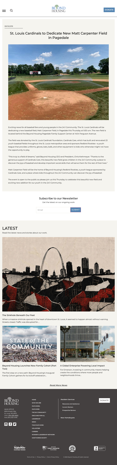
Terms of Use (31, 457)
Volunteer (36, 428)
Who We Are (36, 403)
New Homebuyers (68, 418)
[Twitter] (14, 424)
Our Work (36, 409)
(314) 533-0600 (13, 415)
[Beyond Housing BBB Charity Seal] (100, 450)
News (34, 422)
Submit (76, 210)
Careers (35, 431)
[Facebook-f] (10, 424)
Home (34, 399)
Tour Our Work (38, 425)
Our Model (36, 406)
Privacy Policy (41, 457)
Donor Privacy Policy (53, 457)
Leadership (36, 419)
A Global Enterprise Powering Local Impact (82, 365)
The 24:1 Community (39, 412)
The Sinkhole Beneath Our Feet (18, 315)
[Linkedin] (6, 424)
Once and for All (38, 415)
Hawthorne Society (39, 438)
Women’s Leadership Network (43, 434)
